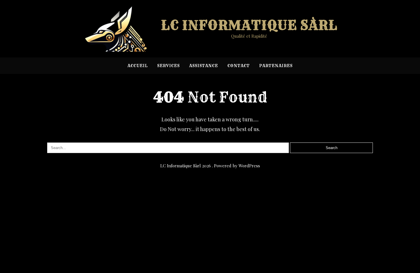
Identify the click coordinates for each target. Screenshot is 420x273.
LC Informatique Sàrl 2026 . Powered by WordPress (210, 165)
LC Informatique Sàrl (249, 25)
